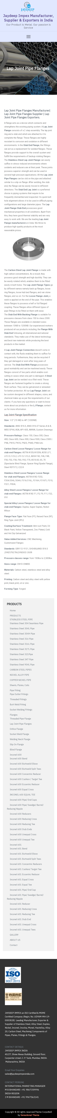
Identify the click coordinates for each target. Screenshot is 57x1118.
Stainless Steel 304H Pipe (22, 633)
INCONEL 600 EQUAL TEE (22, 794)
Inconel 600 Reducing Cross (23, 819)
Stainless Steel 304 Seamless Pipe (26, 623)
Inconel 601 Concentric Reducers (26, 864)
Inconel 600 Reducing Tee (22, 824)
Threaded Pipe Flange (20, 718)
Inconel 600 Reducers (20, 813)
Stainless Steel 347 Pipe (21, 659)
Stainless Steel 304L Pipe (22, 628)
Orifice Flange (16, 729)
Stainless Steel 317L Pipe (22, 649)
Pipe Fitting (15, 690)
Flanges (13, 714)
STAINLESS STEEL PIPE (21, 619)
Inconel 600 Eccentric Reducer (25, 784)
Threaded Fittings (18, 699)
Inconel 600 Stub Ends (21, 829)
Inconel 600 (16, 754)
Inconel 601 (16, 844)
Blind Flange (16, 749)
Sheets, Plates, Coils (19, 685)
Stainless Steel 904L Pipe (22, 664)
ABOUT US (15, 940)
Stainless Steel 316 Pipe (21, 638)
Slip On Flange (17, 744)
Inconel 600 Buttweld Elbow (24, 763)
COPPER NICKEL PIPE (20, 680)
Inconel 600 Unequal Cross (23, 834)
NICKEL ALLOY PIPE (19, 675)
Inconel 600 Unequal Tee (22, 839)
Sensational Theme (30, 1115)
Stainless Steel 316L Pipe (22, 644)
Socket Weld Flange (19, 734)
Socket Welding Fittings (21, 709)
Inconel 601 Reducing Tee (22, 914)
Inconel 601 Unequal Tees (23, 929)
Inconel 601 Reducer (20, 904)
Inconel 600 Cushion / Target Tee (26, 779)
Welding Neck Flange (20, 739)
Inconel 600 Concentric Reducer (25, 774)
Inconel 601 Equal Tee (21, 884)
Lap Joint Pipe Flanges (21, 723)
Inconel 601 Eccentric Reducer (25, 874)
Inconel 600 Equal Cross (22, 789)
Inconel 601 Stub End (20, 919)
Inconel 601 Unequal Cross (23, 924)
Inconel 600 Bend (18, 758)
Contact (13, 945)
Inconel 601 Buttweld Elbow (24, 853)
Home (13, 610)
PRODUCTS (15, 615)
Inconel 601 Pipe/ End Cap (23, 890)
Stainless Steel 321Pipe (21, 654)
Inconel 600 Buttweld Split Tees (25, 769)
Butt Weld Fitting (18, 704)
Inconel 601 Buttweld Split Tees (25, 859)
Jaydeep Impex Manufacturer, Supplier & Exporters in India (28, 17)
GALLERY (14, 934)
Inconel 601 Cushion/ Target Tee (25, 869)
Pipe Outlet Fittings (19, 694)
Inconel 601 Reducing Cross (23, 909)
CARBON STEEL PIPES (21, 669)
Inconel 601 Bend (18, 848)
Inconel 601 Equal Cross (22, 879)
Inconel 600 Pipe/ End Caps (23, 799)
